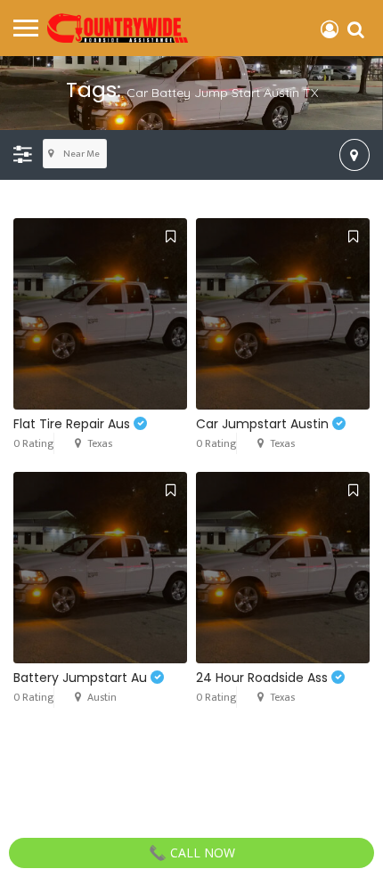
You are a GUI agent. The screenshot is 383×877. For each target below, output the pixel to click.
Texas (99, 443)
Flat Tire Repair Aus (73, 424)
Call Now (201, 852)
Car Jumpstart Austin (264, 424)
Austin (102, 697)
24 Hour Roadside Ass (263, 677)
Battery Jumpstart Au (82, 677)
